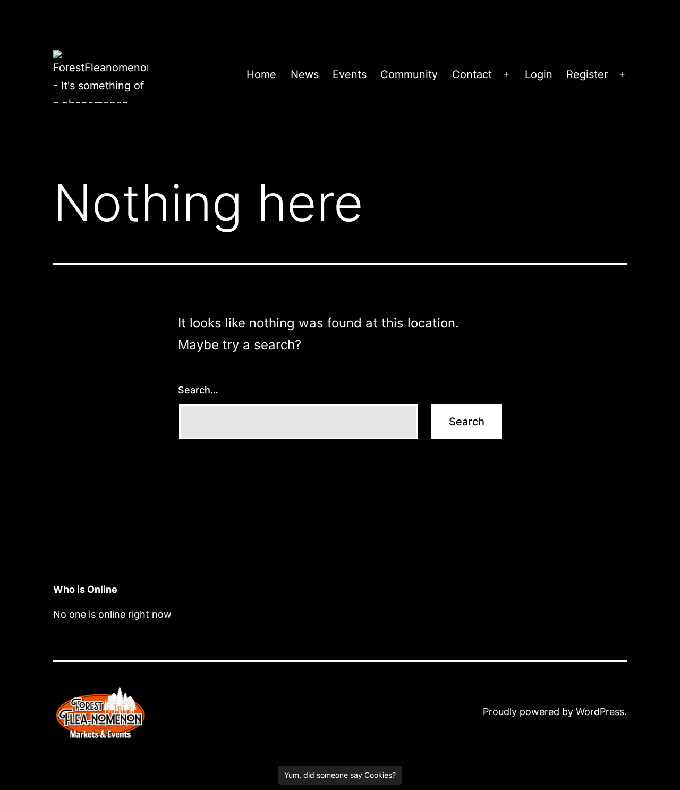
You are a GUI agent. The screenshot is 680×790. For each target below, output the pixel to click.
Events (350, 74)
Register (587, 74)
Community (409, 74)
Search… (198, 390)
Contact (472, 74)
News (305, 74)
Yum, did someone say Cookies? (340, 774)
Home (261, 74)
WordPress (600, 711)
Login (538, 74)
